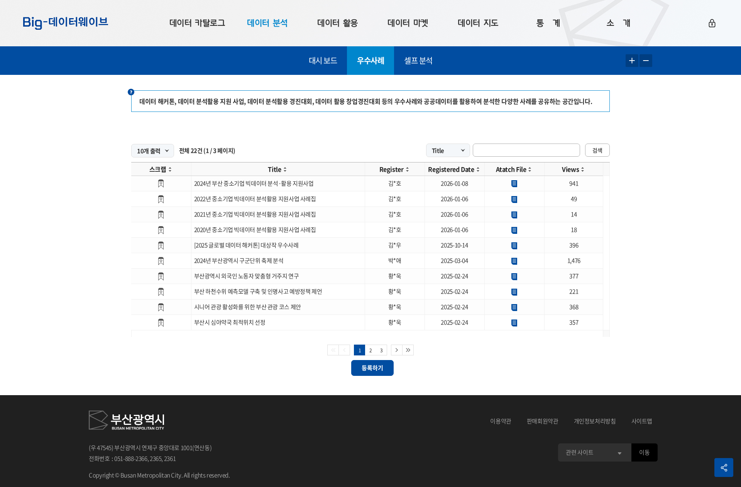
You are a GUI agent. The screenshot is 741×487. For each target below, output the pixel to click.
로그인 (712, 23)
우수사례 (370, 60)
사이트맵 (642, 421)
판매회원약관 (542, 421)
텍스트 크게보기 (632, 60)
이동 (644, 452)
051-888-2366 (130, 458)
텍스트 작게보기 (645, 60)
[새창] (126, 421)
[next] (397, 350)
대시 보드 (323, 60)
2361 (170, 458)
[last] (408, 350)
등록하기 (372, 368)
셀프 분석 (418, 60)
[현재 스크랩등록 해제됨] (161, 183)
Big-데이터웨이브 (65, 23)
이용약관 (500, 421)
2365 (156, 458)
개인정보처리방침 (595, 421)
